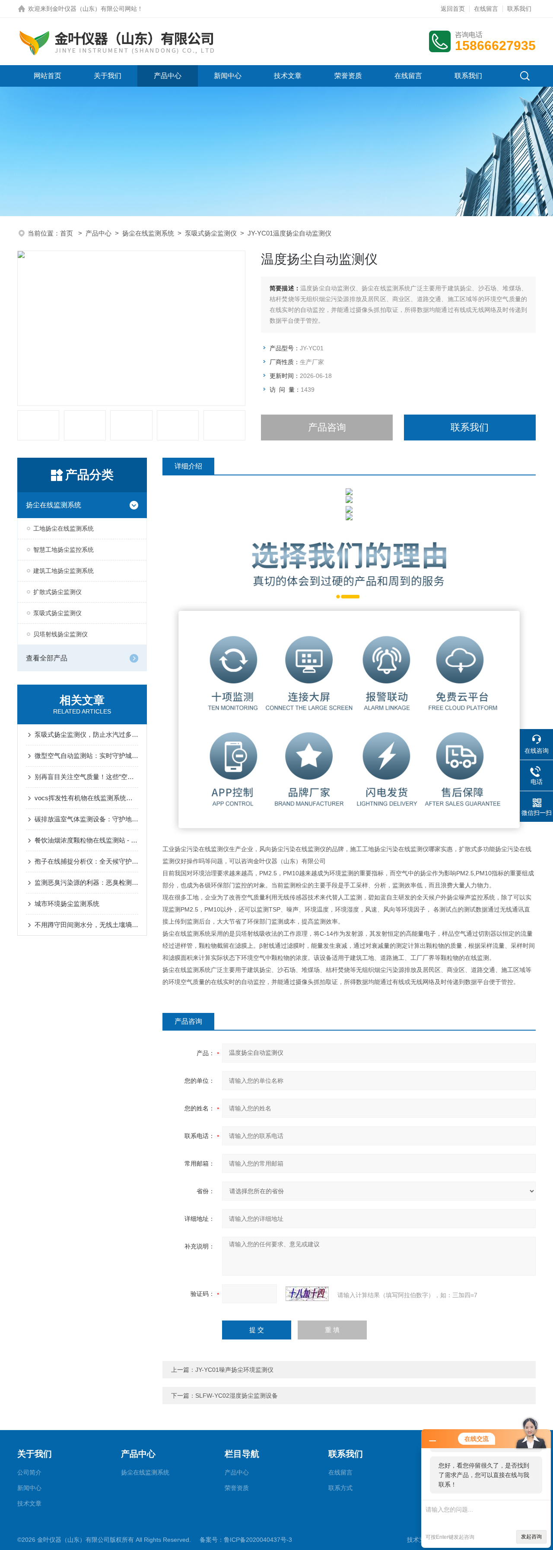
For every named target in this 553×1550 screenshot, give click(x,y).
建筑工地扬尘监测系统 (63, 570)
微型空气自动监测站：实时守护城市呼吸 (86, 755)
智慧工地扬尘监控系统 (63, 549)
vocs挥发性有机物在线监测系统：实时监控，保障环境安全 (86, 798)
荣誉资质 (348, 75)
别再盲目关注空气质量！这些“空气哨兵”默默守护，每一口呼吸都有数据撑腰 (86, 776)
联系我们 (519, 8)
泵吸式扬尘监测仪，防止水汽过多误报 (86, 734)
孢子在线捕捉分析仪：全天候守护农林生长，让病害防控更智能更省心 (86, 861)
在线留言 (486, 8)
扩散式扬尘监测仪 (57, 591)
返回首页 (453, 8)
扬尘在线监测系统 (148, 233)
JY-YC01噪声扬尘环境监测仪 (234, 1369)
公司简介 (29, 1472)
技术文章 (288, 75)
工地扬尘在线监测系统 (63, 528)
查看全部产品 (46, 658)
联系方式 (340, 1487)
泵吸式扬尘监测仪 (211, 233)
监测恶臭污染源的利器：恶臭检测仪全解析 (86, 882)
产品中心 (167, 75)
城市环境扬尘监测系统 (67, 903)
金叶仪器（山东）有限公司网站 (94, 8)
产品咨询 (327, 427)
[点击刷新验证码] (307, 1293)
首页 (67, 233)
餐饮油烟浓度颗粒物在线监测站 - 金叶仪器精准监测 (86, 840)
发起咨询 (531, 1537)
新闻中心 (228, 75)
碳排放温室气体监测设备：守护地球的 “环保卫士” (86, 819)
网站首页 (47, 75)
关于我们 (107, 75)
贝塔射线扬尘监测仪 (60, 634)
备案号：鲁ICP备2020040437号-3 (246, 1539)
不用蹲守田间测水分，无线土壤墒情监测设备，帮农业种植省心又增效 (86, 924)
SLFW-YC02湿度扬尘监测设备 (236, 1395)
